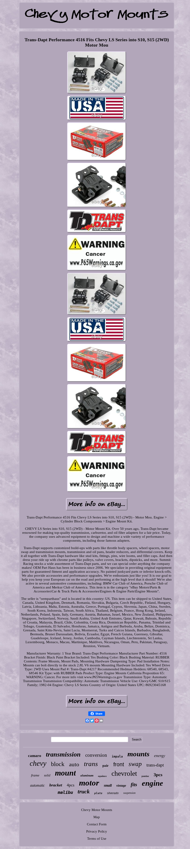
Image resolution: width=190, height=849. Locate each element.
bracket (55, 785)
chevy (38, 763)
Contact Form (97, 824)
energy (159, 756)
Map (96, 817)
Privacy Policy (96, 831)
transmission (63, 754)
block (57, 764)
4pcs (70, 785)
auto (74, 764)
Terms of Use (96, 838)
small (108, 785)
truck (84, 792)
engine (152, 783)
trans (91, 763)
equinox (102, 776)
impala (117, 756)
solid (47, 775)
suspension (129, 793)
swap (135, 763)
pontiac (145, 776)
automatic (37, 785)
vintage (121, 785)
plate (98, 793)
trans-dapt (155, 765)
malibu (65, 792)
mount (65, 773)
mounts (138, 754)
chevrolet (124, 773)
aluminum (86, 775)
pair (105, 765)
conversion (96, 755)
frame (35, 775)
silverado (113, 793)
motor (89, 782)
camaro (34, 756)
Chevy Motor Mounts (96, 810)
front (118, 764)
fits (134, 784)
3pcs (158, 774)
